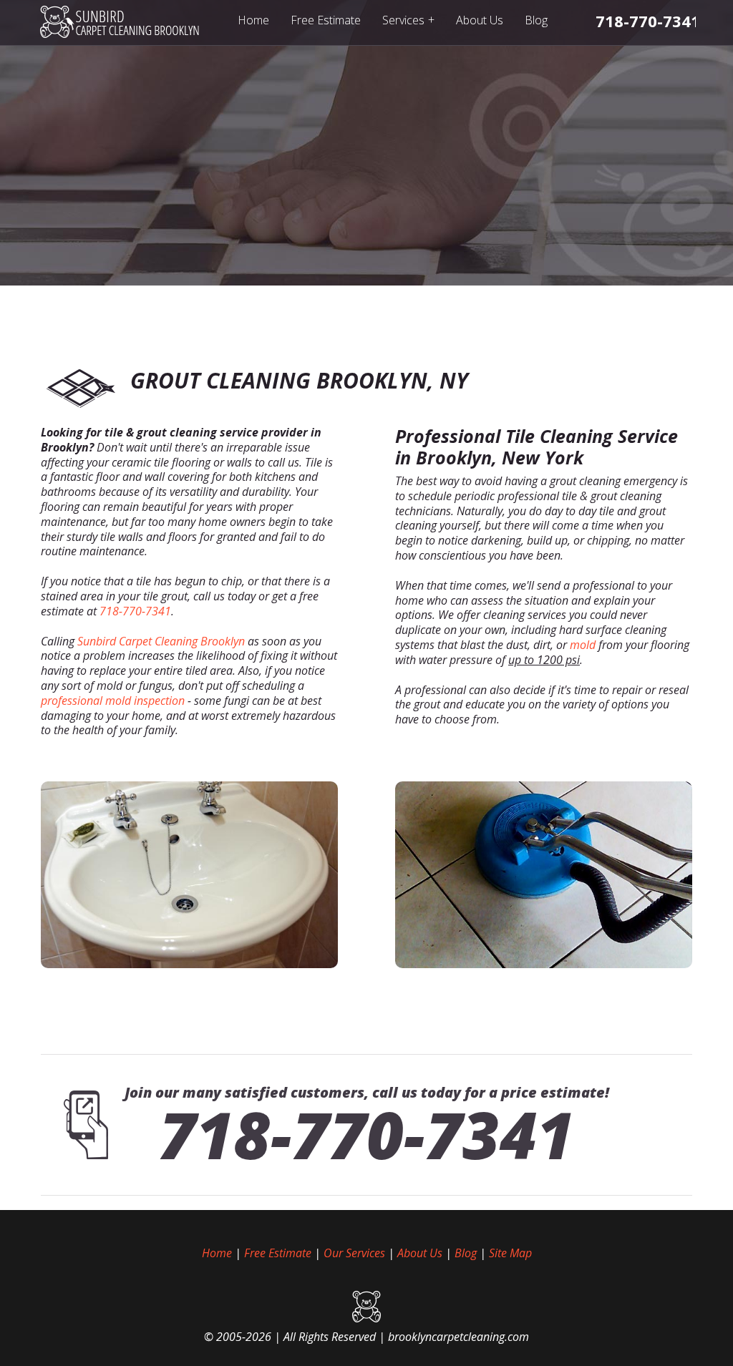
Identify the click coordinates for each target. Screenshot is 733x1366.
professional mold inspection (113, 700)
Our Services (354, 1253)
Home (253, 20)
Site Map (510, 1253)
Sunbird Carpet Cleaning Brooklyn (161, 641)
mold (583, 645)
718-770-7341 (135, 611)
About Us (479, 20)
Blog (536, 20)
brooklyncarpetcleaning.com (458, 1337)
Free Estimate (326, 20)
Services (408, 19)
